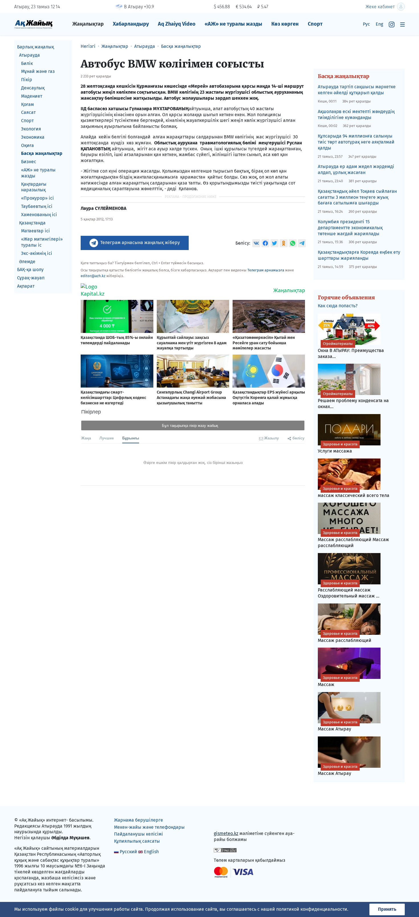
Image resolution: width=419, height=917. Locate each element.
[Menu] (402, 24)
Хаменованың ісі (39, 214)
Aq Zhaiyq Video (177, 24)
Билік (27, 63)
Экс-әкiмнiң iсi (36, 253)
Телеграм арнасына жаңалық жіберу (140, 242)
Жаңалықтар (88, 24)
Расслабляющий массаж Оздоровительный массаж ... (348, 590)
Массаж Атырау (337, 726)
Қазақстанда (32, 223)
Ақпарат (25, 286)
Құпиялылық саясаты (137, 841)
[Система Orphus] (225, 849)
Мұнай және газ (38, 71)
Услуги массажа (337, 448)
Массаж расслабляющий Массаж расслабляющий (353, 539)
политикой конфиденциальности (311, 909)
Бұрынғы (130, 438)
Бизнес (28, 161)
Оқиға (27, 145)
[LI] (226, 821)
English (151, 851)
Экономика (32, 137)
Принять (387, 909)
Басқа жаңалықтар (41, 153)
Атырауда (29, 55)
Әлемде (27, 261)
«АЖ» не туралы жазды (233, 24)
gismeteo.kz (226, 833)
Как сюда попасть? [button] (337, 305)
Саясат (28, 112)
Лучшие (106, 438)
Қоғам (27, 104)
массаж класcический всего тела (353, 492)
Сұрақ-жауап (30, 278)
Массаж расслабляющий (344, 637)
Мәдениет (31, 96)
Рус (366, 24)
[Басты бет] (33, 24)
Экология (31, 129)
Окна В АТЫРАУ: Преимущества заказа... (351, 350)
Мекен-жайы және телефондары (149, 827)
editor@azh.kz (93, 276)
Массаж (337, 681)
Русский (128, 851)
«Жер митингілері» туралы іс (42, 242)
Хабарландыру (131, 24)
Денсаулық (32, 88)
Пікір (26, 79)
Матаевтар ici (35, 231)
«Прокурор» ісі (37, 198)
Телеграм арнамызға (265, 270)
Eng (379, 24)
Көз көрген (285, 24)
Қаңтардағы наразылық (33, 187)
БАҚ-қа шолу (30, 269)
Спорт (315, 24)
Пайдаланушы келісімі (138, 834)
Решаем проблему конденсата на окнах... (353, 400)
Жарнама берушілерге (138, 820)
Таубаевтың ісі (36, 206)
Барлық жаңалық (35, 47)
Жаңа (86, 438)
